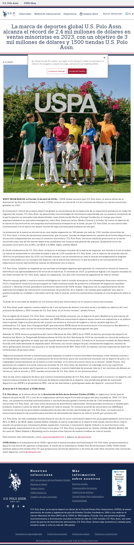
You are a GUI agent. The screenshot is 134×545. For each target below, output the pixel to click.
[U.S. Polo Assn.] (14, 480)
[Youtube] (23, 506)
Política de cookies (81, 534)
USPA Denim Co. (38, 492)
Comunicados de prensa (84, 488)
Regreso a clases (38, 484)
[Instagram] (7, 506)
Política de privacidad (57, 534)
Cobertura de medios (82, 492)
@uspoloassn (84, 437)
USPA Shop (30, 3)
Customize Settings (56, 71)
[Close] (104, 58)
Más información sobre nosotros (86, 474)
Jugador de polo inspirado (43, 496)
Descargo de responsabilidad (29, 534)
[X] (18, 506)
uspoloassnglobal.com (53, 437)
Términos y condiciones (106, 534)
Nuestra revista (80, 484)
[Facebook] (13, 506)
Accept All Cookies (77, 71)
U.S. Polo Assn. (11, 3)
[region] (68, 66)
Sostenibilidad (79, 500)
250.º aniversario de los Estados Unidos (50, 480)
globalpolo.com (33, 452)
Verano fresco (37, 488)
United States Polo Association (88, 496)
